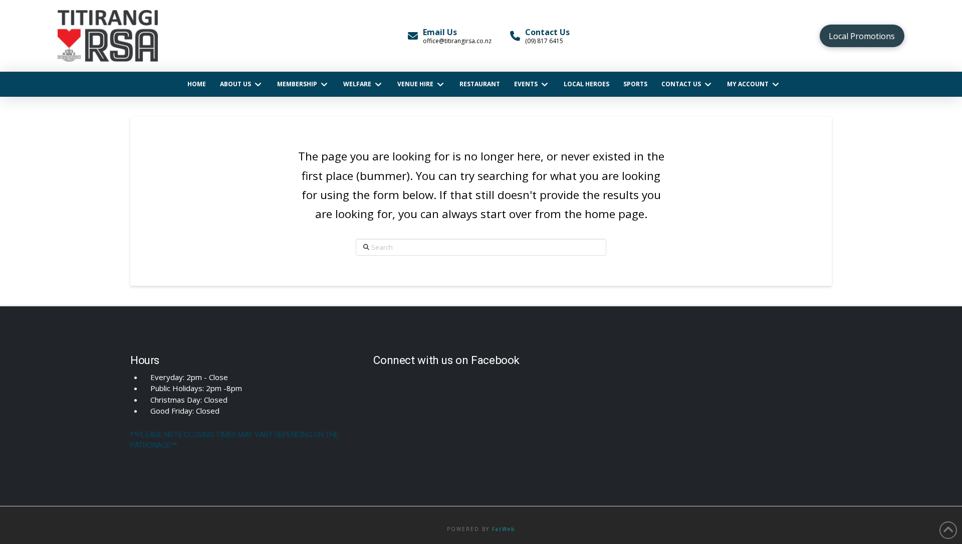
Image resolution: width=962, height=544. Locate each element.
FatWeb (503, 528)
